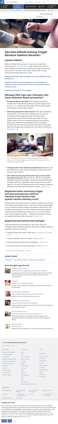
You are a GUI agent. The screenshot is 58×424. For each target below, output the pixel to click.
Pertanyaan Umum (43, 356)
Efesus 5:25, (38, 238)
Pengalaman (42, 374)
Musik (22, 379)
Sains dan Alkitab (6, 372)
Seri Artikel (23, 361)
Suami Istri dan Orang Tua (8, 363)
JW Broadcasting (25, 375)
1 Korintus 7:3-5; (42, 233)
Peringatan (41, 367)
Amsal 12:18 (44, 242)
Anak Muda (5, 365)
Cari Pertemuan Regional (33, 391)
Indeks (22, 370)
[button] (18, 6)
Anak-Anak (4, 368)
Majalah (22, 363)
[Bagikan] (52, 10)
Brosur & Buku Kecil (25, 356)
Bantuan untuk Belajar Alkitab (9, 359)
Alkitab (22, 352)
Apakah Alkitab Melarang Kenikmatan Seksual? (28, 294)
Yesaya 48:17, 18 (12, 129)
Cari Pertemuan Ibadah (20, 391)
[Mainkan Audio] (49, 10)
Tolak (9, 421)
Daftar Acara (23, 368)
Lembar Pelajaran (25, 365)
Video (22, 377)
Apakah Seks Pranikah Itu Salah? (23, 283)
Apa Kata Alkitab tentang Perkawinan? (25, 303)
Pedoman (23, 372)
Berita (40, 349)
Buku (22, 354)
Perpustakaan (24, 349)
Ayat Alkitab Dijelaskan (7, 354)
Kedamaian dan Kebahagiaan (9, 361)
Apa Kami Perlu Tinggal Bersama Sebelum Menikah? (29, 271)
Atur (14, 421)
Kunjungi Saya (16, 326)
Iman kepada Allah (6, 370)
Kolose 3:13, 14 (42, 246)
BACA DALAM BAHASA (46, 14)
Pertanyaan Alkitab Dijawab (16, 10)
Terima (4, 421)
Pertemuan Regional (44, 370)
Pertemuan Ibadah (43, 365)
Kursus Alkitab (5, 356)
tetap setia (37, 212)
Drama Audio (24, 381)
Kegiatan (41, 372)
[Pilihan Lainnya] (55, 10)
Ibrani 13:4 (45, 187)
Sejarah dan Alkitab (6, 375)
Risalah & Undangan (25, 359)
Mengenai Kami (42, 353)
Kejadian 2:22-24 (13, 106)
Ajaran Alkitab (4, 10)
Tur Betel (41, 363)
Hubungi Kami (42, 360)
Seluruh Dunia (42, 376)
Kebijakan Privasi (25, 416)
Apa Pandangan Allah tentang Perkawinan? (26, 314)
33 (43, 238)
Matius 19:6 (38, 216)
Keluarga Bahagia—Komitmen (22, 250)
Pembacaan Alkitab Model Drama (28, 384)
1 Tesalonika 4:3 (23, 66)
